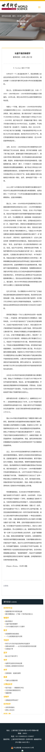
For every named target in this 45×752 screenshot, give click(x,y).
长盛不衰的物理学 (11, 624)
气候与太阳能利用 (11, 680)
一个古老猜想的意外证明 (13, 636)
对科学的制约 (10, 707)
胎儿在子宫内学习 (11, 656)
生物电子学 (9, 649)
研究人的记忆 (10, 710)
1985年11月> (21, 16)
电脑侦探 (8, 693)
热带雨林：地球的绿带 (13, 673)
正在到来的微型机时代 (13, 690)
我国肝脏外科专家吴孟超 (13, 611)
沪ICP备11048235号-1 (22, 742)
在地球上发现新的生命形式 (14, 666)
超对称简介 (9, 621)
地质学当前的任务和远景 (13, 663)
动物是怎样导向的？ (12, 700)
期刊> (14, 16)
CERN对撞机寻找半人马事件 (15, 626)
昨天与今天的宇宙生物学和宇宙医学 (17, 644)
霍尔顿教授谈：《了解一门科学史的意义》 (19, 614)
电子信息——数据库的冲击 (14, 688)
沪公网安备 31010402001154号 (23, 747)
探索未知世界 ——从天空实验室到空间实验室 (20, 646)
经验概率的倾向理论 (12, 634)
